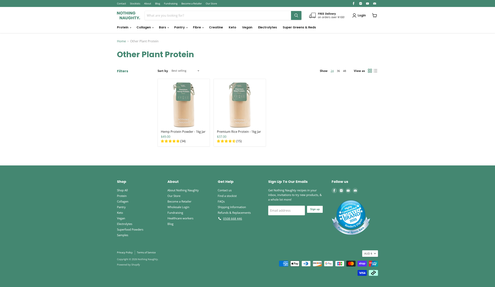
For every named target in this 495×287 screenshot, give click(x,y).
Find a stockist (227, 196)
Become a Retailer (191, 3)
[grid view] (370, 70)
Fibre (197, 27)
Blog (157, 3)
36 (338, 71)
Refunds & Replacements (234, 213)
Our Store (211, 3)
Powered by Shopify (128, 264)
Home (121, 41)
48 (344, 71)
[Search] (296, 15)
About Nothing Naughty (183, 190)
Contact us (225, 190)
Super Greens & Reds (299, 27)
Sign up (315, 209)
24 (332, 71)
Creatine (216, 27)
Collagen (144, 27)
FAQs (221, 201)
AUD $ (368, 253)
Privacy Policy (125, 252)
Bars (163, 27)
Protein (123, 27)
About (147, 3)
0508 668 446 (232, 219)
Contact (121, 3)
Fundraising (171, 3)
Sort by (163, 71)
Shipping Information (232, 207)
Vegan (247, 27)
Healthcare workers (180, 218)
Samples (122, 235)
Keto (232, 27)
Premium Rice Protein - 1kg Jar (239, 131)
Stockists (135, 3)
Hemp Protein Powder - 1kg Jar (183, 131)
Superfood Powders (130, 229)
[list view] (375, 70)
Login (362, 15)
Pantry (180, 27)
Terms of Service (146, 252)
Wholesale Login (178, 207)
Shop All (122, 190)
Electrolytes (267, 27)
